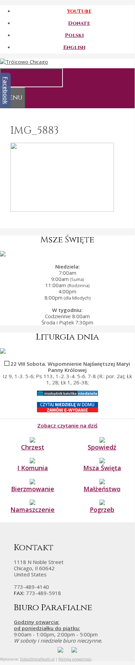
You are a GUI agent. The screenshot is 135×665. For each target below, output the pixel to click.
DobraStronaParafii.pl (37, 659)
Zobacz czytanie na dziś (67, 425)
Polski (74, 35)
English (74, 47)
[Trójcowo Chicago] (24, 61)
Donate (79, 23)
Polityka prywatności (74, 659)
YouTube (79, 11)
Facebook (6, 90)
